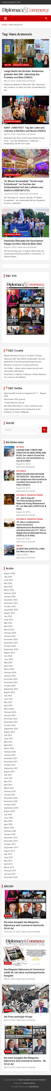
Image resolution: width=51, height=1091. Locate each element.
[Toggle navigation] (5, 18)
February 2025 (10, 633)
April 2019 (8, 864)
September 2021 (11, 768)
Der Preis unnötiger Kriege (18, 1016)
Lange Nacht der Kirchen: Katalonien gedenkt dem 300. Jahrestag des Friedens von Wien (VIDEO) (23, 74)
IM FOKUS (20, 447)
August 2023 (9, 692)
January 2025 (9, 636)
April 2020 (8, 824)
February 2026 (10, 593)
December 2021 (10, 758)
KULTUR (8, 65)
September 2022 (11, 728)
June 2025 (8, 619)
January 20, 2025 (11, 194)
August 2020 (9, 811)
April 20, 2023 (9, 1020)
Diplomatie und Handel (25, 81)
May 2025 (8, 623)
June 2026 (8, 580)
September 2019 (11, 847)
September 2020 (11, 808)
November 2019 (11, 841)
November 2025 (11, 603)
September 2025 (11, 610)
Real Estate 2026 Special (14, 399)
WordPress (34, 1086)
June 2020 (8, 818)
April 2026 (8, 586)
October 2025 (10, 606)
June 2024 (8, 659)
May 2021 (8, 781)
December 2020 (10, 798)
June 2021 (8, 778)
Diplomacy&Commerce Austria (32, 1080)
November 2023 (11, 682)
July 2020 (8, 814)
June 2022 (8, 738)
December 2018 (10, 877)
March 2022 (9, 748)
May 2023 (8, 702)
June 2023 (8, 699)
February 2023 (10, 712)
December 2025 (10, 600)
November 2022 (11, 722)
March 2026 (9, 590)
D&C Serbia (15, 388)
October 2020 (10, 804)
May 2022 (8, 742)
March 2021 (9, 788)
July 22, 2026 (21, 555)
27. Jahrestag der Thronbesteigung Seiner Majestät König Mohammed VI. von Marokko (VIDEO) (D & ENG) (31, 503)
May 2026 (8, 583)
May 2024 (8, 662)
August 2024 (9, 653)
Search (44, 430)
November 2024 (11, 643)
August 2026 (9, 573)
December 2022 (10, 719)
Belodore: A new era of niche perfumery (21, 365)
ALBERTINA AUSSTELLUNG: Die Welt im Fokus (30, 550)
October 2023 (10, 686)
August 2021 (9, 771)
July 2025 (8, 616)
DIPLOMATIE (21, 471)
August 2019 (9, 851)
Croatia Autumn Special (14, 402)
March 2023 (9, 709)
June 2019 (8, 857)
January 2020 (9, 834)
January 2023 (9, 715)
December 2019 (10, 837)
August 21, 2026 (23, 464)
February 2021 (10, 791)
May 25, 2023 (9, 979)
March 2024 (9, 669)
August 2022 (9, 732)
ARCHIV (8, 886)
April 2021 (8, 785)
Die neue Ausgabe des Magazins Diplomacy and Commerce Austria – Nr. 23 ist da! (25, 1060)
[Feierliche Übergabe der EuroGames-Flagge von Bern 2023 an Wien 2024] (25, 223)
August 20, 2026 (23, 488)
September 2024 (11, 649)
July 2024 (8, 656)
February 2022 (10, 752)
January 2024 (9, 676)
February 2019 (10, 870)
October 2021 (10, 765)
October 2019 (10, 844)
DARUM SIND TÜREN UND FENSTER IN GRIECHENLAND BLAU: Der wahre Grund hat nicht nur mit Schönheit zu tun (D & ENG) (31, 455)
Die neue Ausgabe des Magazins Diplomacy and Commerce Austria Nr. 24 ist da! (24, 925)
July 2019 (8, 854)
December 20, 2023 (12, 932)
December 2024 (10, 639)
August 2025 (9, 613)
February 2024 (10, 672)
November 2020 (11, 801)
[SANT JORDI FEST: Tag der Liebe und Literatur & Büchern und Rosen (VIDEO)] (25, 110)
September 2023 (11, 689)
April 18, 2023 (9, 1067)
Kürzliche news (15, 442)
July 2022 (8, 735)
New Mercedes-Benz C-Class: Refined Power (23, 406)
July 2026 (8, 577)
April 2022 (8, 745)
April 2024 (8, 666)
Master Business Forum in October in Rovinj (22, 355)
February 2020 (10, 831)
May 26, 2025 (9, 81)
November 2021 (11, 761)
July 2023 (8, 695)
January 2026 (9, 596)
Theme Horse (29, 1083)
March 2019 (9, 867)
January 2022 (9, 755)
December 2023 (10, 679)
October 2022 (10, 725)
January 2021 (9, 795)
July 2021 (8, 775)
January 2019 (9, 874)
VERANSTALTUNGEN (21, 65)
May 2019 (8, 861)
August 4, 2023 (10, 247)
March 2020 (9, 828)
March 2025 (9, 629)
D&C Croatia (15, 350)
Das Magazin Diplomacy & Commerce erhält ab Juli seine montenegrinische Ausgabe (24, 972)
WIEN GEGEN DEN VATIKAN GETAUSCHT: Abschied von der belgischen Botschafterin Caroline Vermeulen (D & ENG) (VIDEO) (31, 479)
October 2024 (10, 646)
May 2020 (8, 821)
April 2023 (8, 705)
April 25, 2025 (9, 134)
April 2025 (8, 626)
